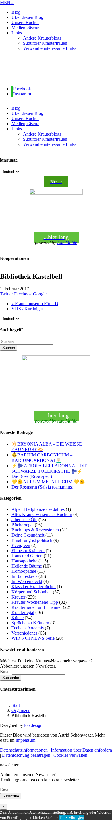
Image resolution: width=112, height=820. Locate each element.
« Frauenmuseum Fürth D (34, 303)
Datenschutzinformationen (24, 750)
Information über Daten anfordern (81, 750)
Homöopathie (23, 571)
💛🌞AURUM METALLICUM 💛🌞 (48, 481)
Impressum (25, 740)
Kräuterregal (22, 612)
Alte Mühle (67, 242)
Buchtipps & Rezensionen (35, 529)
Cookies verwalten (70, 755)
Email (5, 671)
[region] (56, 69)
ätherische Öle (24, 519)
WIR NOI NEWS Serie (33, 638)
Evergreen (20, 545)
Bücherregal (22, 524)
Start (15, 705)
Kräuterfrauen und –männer (36, 607)
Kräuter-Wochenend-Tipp (34, 602)
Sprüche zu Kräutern (30, 622)
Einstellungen (71, 817)
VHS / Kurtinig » (27, 308)
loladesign (33, 725)
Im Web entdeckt (26, 581)
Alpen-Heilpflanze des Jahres (38, 509)
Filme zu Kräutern (28, 550)
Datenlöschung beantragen (26, 755)
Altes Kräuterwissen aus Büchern (41, 514)
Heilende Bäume (26, 566)
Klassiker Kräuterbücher (33, 586)
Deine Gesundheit (27, 535)
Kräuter (18, 597)
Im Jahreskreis (24, 576)
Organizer (20, 710)
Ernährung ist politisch (31, 540)
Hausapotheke (24, 560)
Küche (17, 617)
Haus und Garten (27, 555)
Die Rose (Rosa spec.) (31, 476)
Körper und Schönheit (31, 591)
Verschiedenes (24, 633)
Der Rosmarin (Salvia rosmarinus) (42, 486)
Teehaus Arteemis (27, 627)
